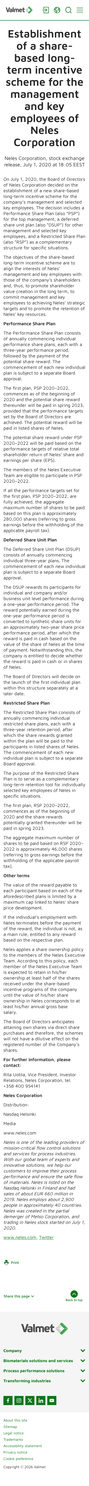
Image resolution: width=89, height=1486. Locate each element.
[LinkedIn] (40, 1400)
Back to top (74, 1300)
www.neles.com (19, 1237)
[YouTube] (51, 1400)
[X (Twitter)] (29, 1400)
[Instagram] (19, 1400)
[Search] (68, 10)
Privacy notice (15, 1452)
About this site (15, 1420)
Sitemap (10, 1427)
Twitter (46, 1237)
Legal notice (13, 1433)
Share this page (17, 1296)
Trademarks (13, 1439)
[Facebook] (8, 1400)
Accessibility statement (22, 1446)
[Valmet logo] (21, 10)
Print (15, 1262)
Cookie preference (18, 1459)
